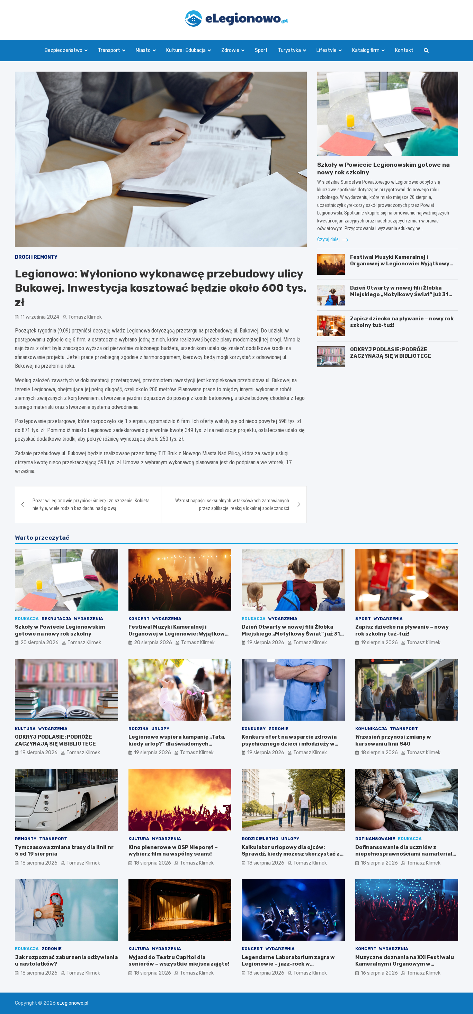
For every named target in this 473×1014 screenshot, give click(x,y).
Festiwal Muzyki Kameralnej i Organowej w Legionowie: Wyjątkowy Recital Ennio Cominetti (399, 264)
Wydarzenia (88, 618)
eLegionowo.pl (72, 1003)
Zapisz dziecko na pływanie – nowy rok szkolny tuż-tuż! (402, 630)
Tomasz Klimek (85, 317)
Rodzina (138, 728)
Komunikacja (371, 728)
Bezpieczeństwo (63, 50)
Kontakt (404, 50)
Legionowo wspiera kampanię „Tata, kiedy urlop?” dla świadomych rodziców (176, 743)
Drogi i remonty (36, 257)
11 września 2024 (39, 317)
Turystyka (289, 50)
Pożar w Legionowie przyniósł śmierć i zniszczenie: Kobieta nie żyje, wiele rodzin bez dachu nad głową (91, 504)
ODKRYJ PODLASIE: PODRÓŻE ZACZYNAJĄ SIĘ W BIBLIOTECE (390, 352)
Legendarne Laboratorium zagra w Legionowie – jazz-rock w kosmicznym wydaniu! (288, 964)
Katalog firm (366, 50)
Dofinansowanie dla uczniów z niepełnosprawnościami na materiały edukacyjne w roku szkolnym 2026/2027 (405, 857)
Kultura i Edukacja (186, 50)
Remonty (25, 838)
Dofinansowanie (375, 838)
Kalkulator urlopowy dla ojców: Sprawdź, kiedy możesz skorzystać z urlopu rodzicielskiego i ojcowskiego (292, 854)
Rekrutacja (56, 618)
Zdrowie (230, 50)
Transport (109, 50)
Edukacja (27, 618)
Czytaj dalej (329, 239)
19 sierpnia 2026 (265, 643)
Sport (261, 50)
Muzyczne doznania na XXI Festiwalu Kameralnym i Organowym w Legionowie (404, 964)
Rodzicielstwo (260, 838)
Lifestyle (326, 50)
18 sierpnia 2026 (379, 753)
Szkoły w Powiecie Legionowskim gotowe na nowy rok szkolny (60, 630)
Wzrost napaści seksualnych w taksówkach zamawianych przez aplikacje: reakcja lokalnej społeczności (232, 504)
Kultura (25, 728)
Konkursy (254, 728)
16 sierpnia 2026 (379, 973)
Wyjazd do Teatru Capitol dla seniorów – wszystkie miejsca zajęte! (179, 960)
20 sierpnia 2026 (39, 643)
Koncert (139, 618)
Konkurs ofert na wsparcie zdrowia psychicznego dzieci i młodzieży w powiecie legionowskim (289, 743)
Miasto (143, 50)
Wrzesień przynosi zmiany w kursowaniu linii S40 (393, 740)
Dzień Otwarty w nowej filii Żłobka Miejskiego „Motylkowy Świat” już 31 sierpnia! (399, 294)
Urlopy (160, 728)
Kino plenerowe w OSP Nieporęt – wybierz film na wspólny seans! (173, 850)
